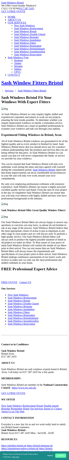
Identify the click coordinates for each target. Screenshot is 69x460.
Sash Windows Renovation (28, 54)
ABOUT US (14, 19)
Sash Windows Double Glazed (29, 34)
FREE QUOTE (9, 282)
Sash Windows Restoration (27, 45)
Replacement (29, 405)
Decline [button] (50, 455)
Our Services (36, 408)
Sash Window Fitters (32, 90)
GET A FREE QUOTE (13, 11)
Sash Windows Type (18, 57)
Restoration (16, 408)
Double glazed (51, 405)
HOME (11, 16)
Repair (39, 405)
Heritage (18, 60)
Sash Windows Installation (27, 40)
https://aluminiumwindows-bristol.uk (19, 448)
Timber (17, 63)
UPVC (17, 72)
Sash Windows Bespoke (26, 37)
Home (26, 408)
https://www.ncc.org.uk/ (24, 387)
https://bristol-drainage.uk (40, 445)
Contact (58, 408)
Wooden (18, 66)
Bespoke (5, 408)
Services (9, 90)
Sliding (17, 69)
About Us (48, 408)
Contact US (25, 282)
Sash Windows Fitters (25, 43)
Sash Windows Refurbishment (29, 48)
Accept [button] (60, 455)
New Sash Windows (24, 25)
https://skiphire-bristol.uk (13, 445)
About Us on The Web (12, 411)
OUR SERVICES (17, 22)
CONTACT (14, 74)
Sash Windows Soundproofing (29, 51)
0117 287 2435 (26, 8)
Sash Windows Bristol (44, 169)
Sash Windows (12, 2)
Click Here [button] (15, 457)
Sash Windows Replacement (28, 28)
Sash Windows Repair (25, 31)
